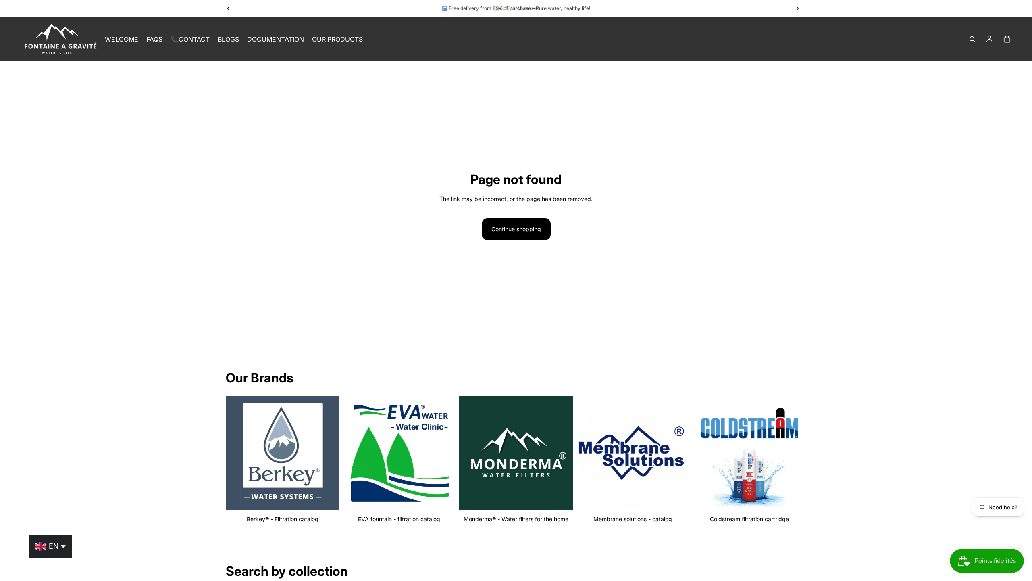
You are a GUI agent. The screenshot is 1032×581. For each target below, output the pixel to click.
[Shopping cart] (1007, 39)
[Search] (972, 39)
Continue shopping (516, 229)
